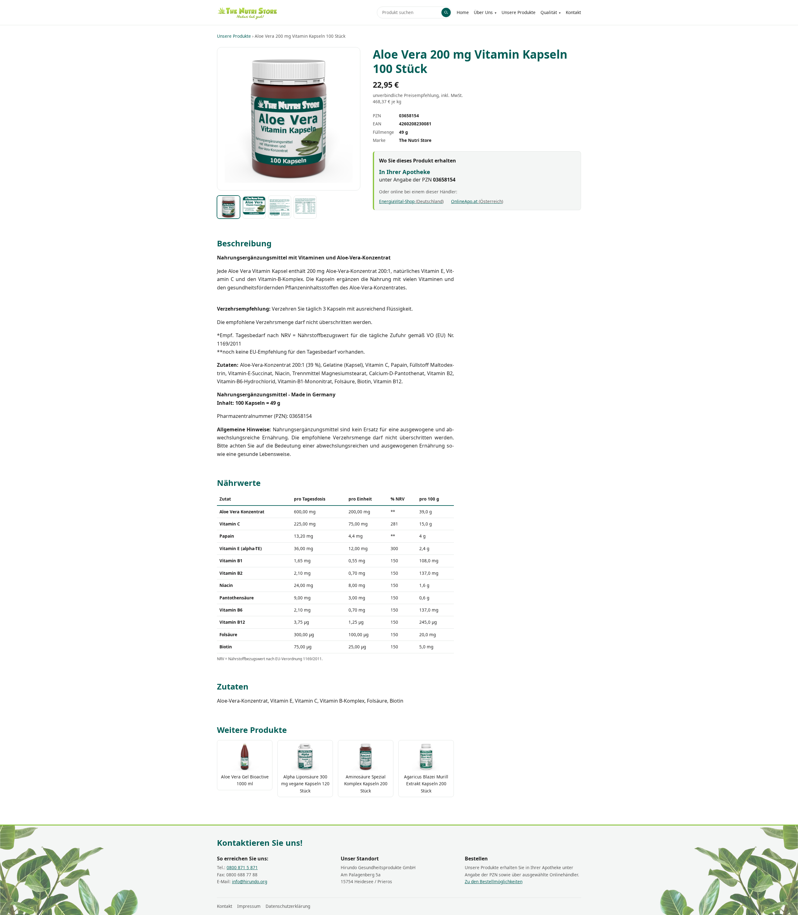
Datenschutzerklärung (288, 906)
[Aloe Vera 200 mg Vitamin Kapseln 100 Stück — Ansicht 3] (279, 207)
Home (463, 12)
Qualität (549, 12)
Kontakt (573, 12)
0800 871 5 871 (242, 867)
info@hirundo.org (249, 881)
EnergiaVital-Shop (410, 201)
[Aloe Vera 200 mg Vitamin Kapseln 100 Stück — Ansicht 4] (305, 207)
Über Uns (483, 12)
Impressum (249, 906)
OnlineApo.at (476, 201)
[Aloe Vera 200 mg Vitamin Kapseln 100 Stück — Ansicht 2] (254, 207)
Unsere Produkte (519, 12)
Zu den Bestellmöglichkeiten (493, 881)
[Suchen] (446, 12)
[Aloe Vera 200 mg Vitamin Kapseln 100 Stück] (228, 207)
